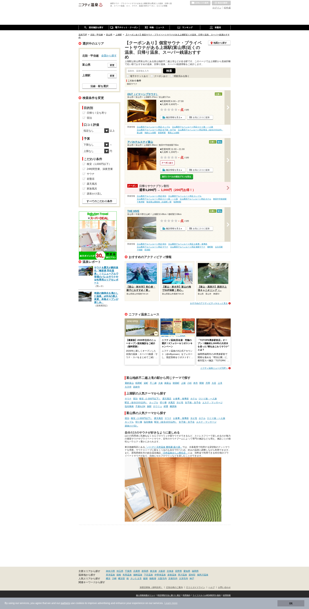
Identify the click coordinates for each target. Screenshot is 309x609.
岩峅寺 (136, 387)
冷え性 (180, 402)
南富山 (167, 383)
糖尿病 (173, 406)
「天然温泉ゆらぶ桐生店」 (174, 453)
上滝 (220, 383)
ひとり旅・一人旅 (208, 398)
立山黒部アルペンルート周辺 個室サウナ (187, 247)
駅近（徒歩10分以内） (136, 402)
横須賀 (121, 578)
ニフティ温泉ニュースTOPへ (214, 368)
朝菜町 (176, 383)
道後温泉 (171, 574)
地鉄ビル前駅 (150, 133)
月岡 (208, 383)
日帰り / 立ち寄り (97, 112)
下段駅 (140, 250)
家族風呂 (92, 188)
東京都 (153, 571)
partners (65, 603)
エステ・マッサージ (212, 402)
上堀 (183, 383)
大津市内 (183, 578)
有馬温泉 (127, 574)
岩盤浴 (90, 178)
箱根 (119, 574)
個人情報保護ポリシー (145, 595)
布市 (195, 383)
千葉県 (128, 571)
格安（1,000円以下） (150, 398)
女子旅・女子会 (193, 402)
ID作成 (227, 7)
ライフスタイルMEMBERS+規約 (206, 595)
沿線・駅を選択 (99, 86)
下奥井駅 (141, 202)
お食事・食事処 (181, 398)
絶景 (166, 406)
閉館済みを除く (182, 76)
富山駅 (140, 133)
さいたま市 (136, 578)
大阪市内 (162, 578)
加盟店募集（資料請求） (151, 587)
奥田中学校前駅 (220, 199)
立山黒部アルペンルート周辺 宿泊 (151, 196)
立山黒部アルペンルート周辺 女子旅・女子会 (156, 130)
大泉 (160, 383)
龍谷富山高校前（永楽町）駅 (159, 202)
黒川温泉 (182, 574)
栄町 (146, 383)
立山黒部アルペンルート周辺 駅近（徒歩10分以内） (200, 130)
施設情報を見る (173, 117)
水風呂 (171, 402)
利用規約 (186, 595)
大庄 (214, 383)
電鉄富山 (129, 383)
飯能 (145, 578)
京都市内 (172, 578)
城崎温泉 (137, 574)
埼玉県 (120, 571)
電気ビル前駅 (173, 133)
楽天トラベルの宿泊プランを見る (176, 176)
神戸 (192, 578)
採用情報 (227, 595)
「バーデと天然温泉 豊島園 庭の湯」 (163, 447)
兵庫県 (136, 571)
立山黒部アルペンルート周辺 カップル (153, 127)
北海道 (170, 571)
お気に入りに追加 (201, 117)
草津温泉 (110, 574)
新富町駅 (162, 133)
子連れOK (140, 406)
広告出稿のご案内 (174, 587)
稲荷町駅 (177, 202)
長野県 (178, 571)
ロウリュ (157, 406)
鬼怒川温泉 (202, 574)
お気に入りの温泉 (200, 3)
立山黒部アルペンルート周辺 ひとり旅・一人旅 (192, 127)
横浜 (108, 578)
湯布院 (192, 574)
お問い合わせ (224, 587)
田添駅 (147, 250)
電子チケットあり (139, 76)
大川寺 (128, 387)
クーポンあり (161, 76)
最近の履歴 (221, 3)
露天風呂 (166, 398)
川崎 (114, 578)
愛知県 (186, 571)
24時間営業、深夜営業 (100, 169)
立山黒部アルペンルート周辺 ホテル (195, 199)
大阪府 (161, 571)
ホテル (193, 398)
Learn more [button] (171, 603)
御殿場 (152, 578)
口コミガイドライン (195, 587)
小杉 (189, 383)
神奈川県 (110, 571)
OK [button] (291, 603)
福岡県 (195, 571)
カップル (153, 402)
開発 (201, 383)
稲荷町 (138, 383)
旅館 (149, 406)
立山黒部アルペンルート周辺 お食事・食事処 (187, 244)
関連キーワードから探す (92, 582)
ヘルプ (211, 587)
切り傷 (163, 402)
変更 (112, 65)
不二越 (153, 383)
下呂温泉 (148, 574)
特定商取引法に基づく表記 (169, 595)
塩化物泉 (129, 406)
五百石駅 (219, 247)
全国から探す (109, 55)
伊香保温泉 (160, 574)
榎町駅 (210, 247)
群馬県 (145, 571)
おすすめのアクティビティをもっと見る (209, 303)
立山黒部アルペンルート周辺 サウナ (152, 247)
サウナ (128, 398)
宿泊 (135, 398)
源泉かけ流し (131, 425)
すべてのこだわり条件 (99, 201)
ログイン (216, 7)
